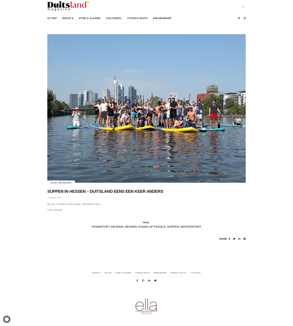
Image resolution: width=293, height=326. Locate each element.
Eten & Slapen (123, 273)
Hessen (131, 226)
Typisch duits (142, 273)
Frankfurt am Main (107, 226)
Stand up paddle (152, 226)
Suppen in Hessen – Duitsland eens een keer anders (105, 191)
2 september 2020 (54, 197)
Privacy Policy (178, 273)
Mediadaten (160, 273)
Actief (54, 183)
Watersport (65, 183)
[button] (6, 319)
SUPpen (173, 226)
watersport (191, 226)
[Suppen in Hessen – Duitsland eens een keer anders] (146, 108)
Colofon (196, 273)
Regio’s (96, 273)
